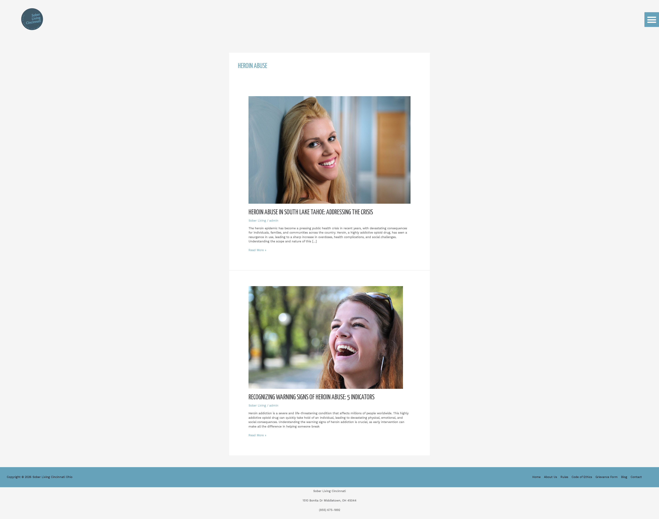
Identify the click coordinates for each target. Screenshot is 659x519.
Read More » (257, 250)
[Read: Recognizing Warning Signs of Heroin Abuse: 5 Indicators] (325, 337)
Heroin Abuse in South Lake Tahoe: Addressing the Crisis (310, 212)
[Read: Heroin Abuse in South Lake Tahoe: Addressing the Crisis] (329, 149)
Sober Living (257, 220)
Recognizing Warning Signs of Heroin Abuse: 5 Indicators (311, 397)
